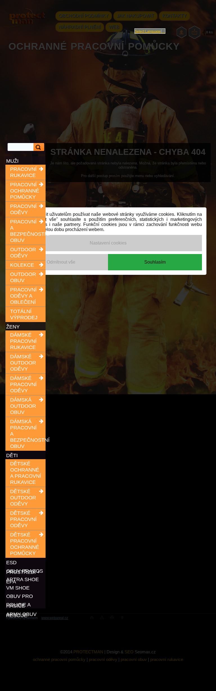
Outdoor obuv (23, 277)
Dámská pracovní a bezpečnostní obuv (26, 434)
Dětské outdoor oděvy (23, 498)
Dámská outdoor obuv (23, 406)
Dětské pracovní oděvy (23, 519)
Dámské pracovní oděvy (23, 384)
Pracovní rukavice (23, 172)
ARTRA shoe (22, 579)
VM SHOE (18, 588)
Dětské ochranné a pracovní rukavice (25, 473)
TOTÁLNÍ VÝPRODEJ (23, 314)
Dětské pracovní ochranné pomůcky (24, 544)
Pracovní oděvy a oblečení (23, 296)
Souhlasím (155, 262)
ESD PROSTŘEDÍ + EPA (23, 563)
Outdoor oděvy (23, 253)
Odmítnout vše (61, 262)
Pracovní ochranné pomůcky (24, 191)
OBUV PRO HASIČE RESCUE (19, 596)
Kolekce (22, 265)
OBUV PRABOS (24, 571)
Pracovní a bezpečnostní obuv (26, 231)
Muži (12, 161)
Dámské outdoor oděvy (23, 363)
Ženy (13, 327)
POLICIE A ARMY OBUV (21, 605)
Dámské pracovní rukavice (23, 341)
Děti (12, 455)
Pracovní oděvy (23, 209)
